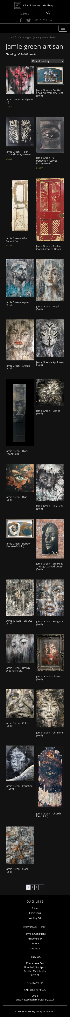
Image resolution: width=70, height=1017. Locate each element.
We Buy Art (35, 918)
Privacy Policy (35, 938)
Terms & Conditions (35, 933)
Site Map (35, 948)
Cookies (35, 943)
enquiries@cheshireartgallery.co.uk (35, 999)
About (35, 908)
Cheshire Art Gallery (25, 1011)
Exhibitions (35, 912)
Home (9, 37)
